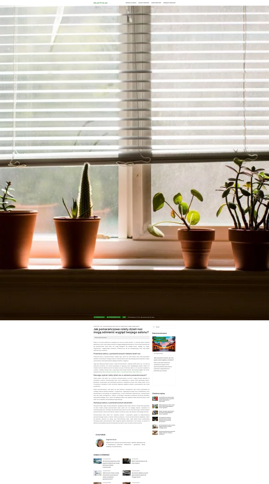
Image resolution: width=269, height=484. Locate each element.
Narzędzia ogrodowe (169, 2)
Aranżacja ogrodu (131, 2)
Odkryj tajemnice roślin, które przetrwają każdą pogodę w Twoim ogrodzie (167, 406)
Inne (124, 317)
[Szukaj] (154, 327)
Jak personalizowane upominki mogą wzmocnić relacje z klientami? (167, 433)
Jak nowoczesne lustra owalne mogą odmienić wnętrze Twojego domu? (167, 426)
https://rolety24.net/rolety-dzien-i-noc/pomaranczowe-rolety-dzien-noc (122, 372)
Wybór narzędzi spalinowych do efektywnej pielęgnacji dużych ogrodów (166, 413)
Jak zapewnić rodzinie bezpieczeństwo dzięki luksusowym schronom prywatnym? (165, 419)
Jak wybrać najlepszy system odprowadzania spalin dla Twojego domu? (140, 475)
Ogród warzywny (156, 2)
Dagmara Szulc (100, 317)
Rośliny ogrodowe (143, 2)
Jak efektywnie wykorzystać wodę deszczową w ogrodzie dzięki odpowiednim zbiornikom (166, 399)
